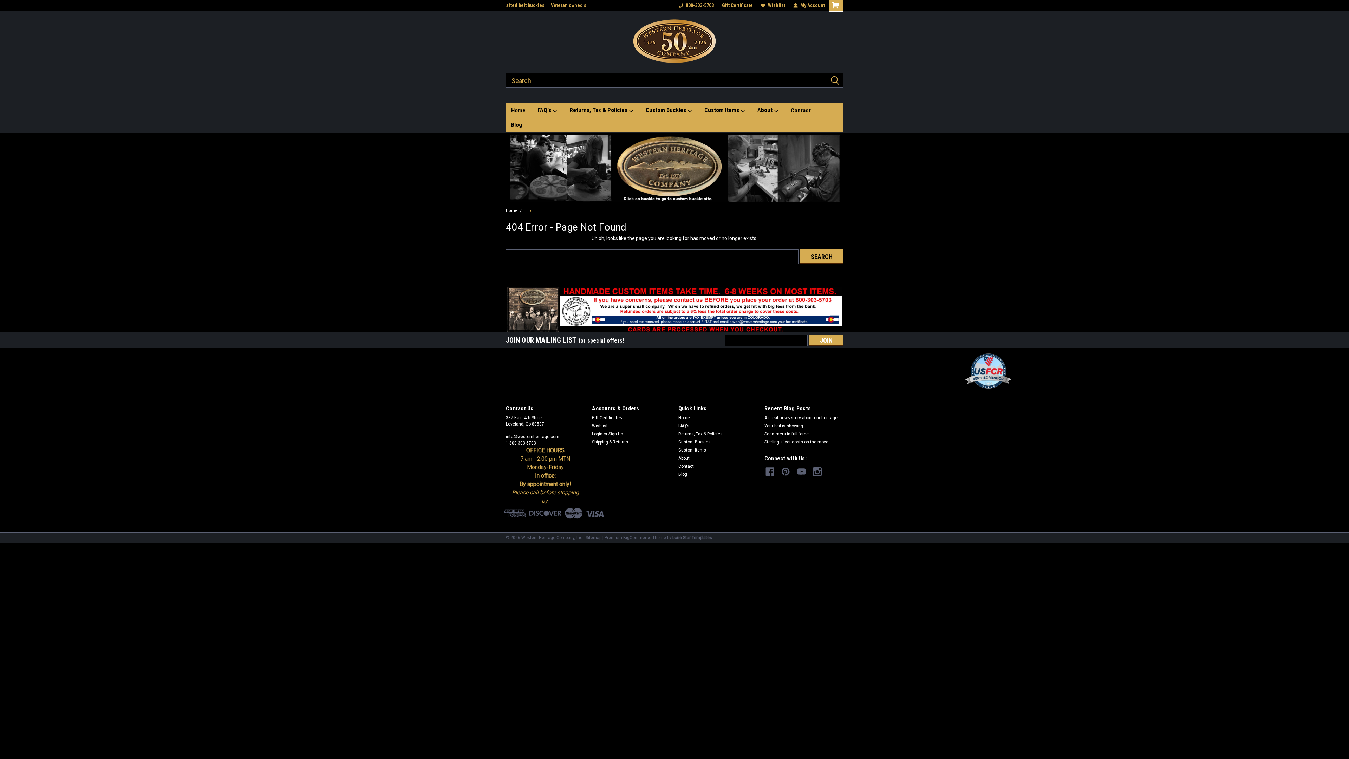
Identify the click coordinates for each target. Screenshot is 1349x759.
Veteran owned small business (538, 5)
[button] (675, 168)
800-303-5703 (700, 5)
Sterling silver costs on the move (796, 442)
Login (597, 434)
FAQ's (545, 109)
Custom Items (722, 109)
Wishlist (776, 5)
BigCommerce (637, 537)
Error (529, 210)
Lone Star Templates (692, 537)
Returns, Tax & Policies (599, 109)
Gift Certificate (737, 5)
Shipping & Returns (610, 442)
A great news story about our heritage (801, 417)
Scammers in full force (786, 434)
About (765, 109)
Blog (516, 124)
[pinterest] (785, 471)
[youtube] (801, 471)
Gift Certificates (607, 417)
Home (518, 110)
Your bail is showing (783, 425)
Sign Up (615, 434)
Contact (801, 110)
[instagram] (817, 471)
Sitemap (593, 537)
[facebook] (769, 471)
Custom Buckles (666, 109)
